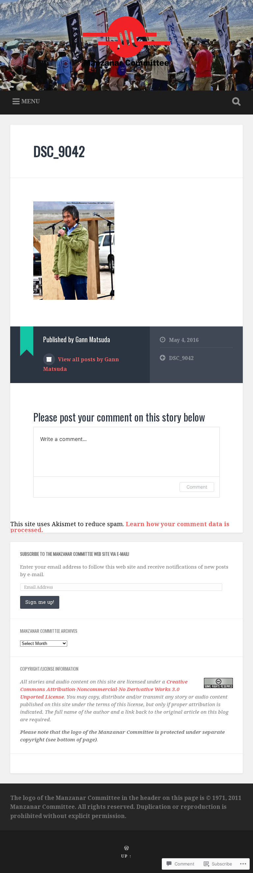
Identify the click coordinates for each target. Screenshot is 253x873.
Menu (30, 101)
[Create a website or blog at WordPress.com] (126, 848)
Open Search (235, 101)
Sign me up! (39, 602)
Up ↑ (126, 856)
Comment (196, 487)
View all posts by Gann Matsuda (81, 364)
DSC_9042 (59, 151)
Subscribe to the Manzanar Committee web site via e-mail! (74, 554)
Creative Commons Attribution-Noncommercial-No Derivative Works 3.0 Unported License (103, 689)
